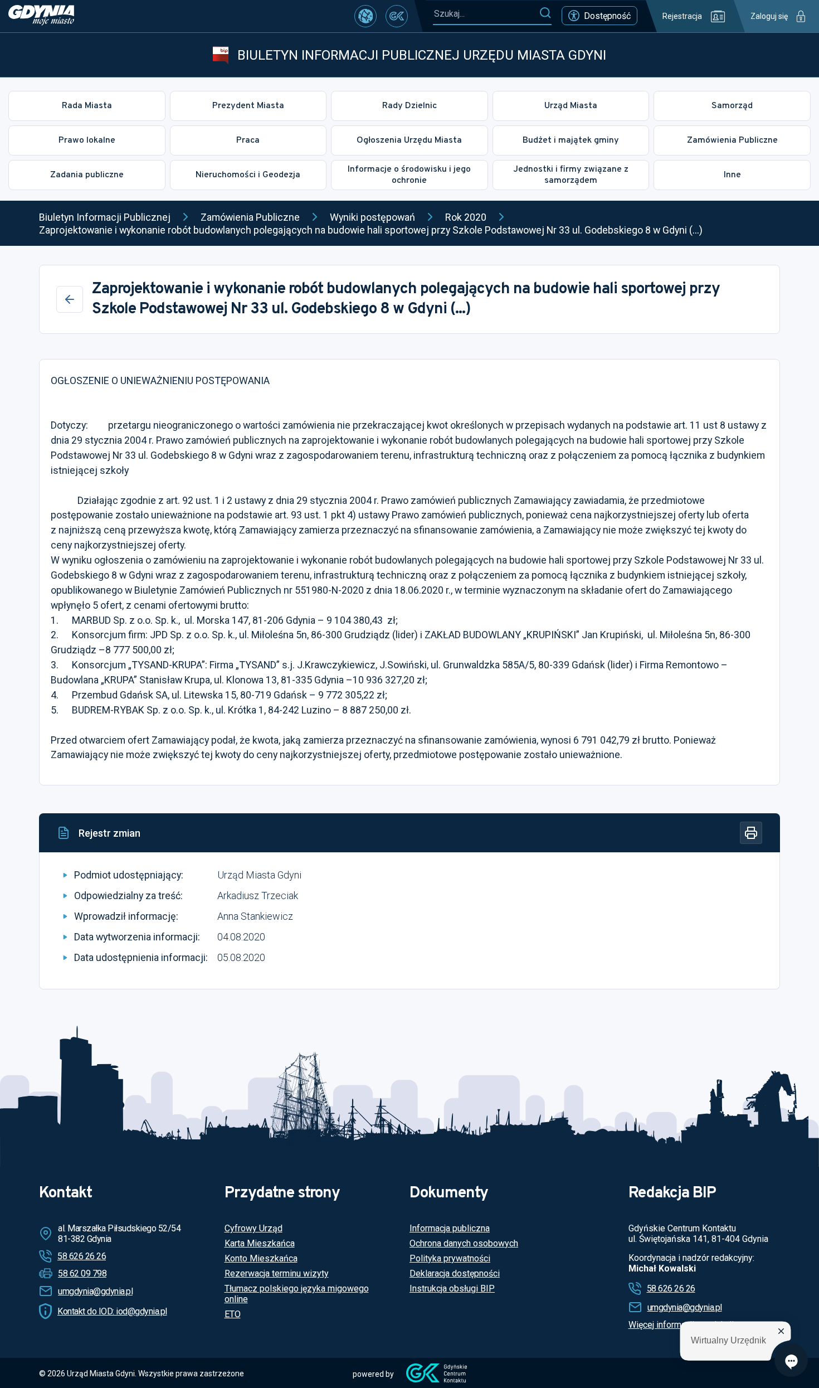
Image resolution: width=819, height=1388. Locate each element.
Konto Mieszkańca (261, 1258)
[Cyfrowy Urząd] (365, 16)
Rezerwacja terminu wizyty (277, 1273)
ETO (233, 1314)
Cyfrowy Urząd (253, 1228)
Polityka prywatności (450, 1258)
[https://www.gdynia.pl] (41, 16)
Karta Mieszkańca (260, 1243)
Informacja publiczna (450, 1228)
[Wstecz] (69, 299)
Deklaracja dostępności (455, 1273)
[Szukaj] (545, 13)
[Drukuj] (751, 833)
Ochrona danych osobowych (464, 1243)
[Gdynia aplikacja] (397, 16)
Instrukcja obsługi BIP (452, 1288)
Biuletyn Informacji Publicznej (104, 217)
